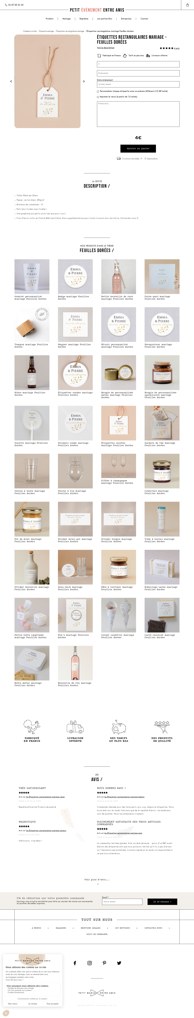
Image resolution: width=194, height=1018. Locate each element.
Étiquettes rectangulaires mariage (70, 31)
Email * (105, 898)
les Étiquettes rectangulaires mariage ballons (124, 797)
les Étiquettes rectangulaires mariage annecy (46, 831)
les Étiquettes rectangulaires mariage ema (123, 833)
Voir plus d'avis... (97, 879)
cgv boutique (122, 928)
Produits (49, 19)
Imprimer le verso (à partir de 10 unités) (118, 97)
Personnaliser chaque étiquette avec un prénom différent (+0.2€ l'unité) (134, 91)
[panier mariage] (187, 5)
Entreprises (126, 19)
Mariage (66, 19)
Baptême (84, 19)
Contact (144, 19)
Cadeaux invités (30, 31)
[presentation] (11, 81)
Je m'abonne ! (162, 902)
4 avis (177, 48)
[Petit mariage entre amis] (97, 9)
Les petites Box (104, 19)
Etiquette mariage (46, 31)
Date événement (105, 80)
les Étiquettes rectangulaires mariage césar (45, 797)
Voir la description (105, 48)
